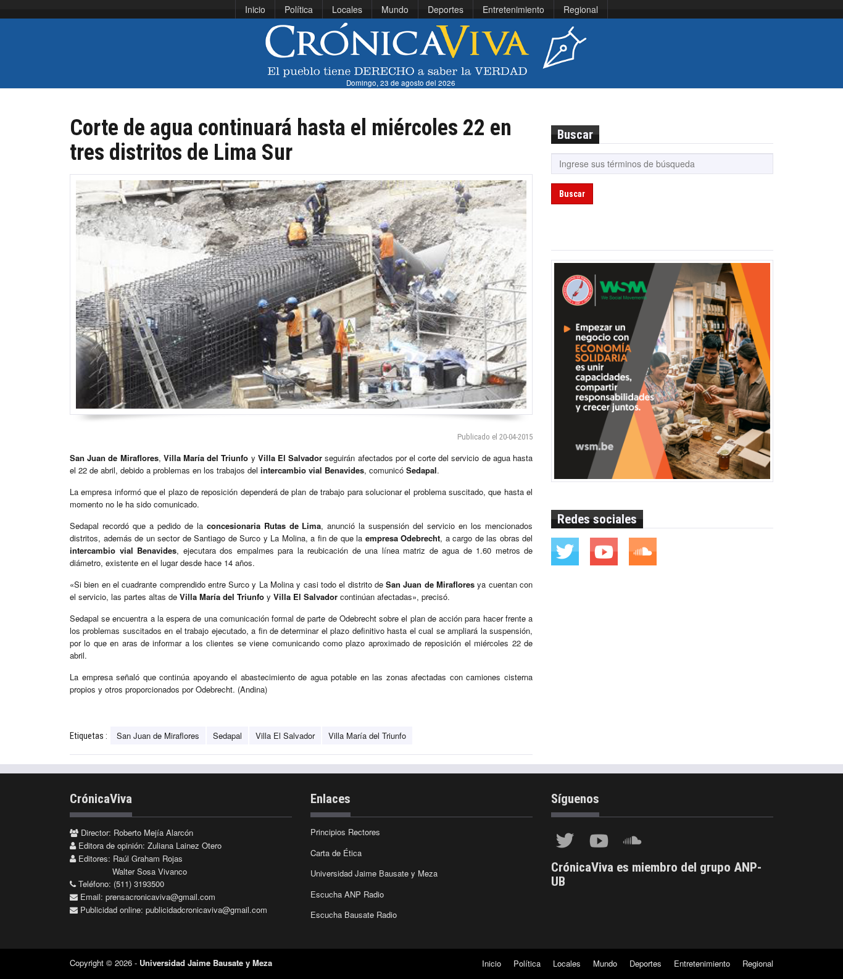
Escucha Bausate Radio (353, 914)
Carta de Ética (336, 853)
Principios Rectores (345, 832)
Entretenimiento (513, 9)
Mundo (395, 9)
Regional (580, 9)
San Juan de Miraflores (158, 735)
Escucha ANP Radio (347, 894)
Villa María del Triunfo (367, 735)
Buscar (572, 194)
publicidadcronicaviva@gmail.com (206, 909)
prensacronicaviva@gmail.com (160, 896)
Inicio (255, 9)
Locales (347, 9)
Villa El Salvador (285, 735)
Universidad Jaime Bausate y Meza (374, 873)
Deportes (445, 9)
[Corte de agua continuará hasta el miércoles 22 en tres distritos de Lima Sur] (301, 294)
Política (298, 9)
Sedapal (227, 735)
